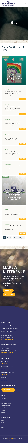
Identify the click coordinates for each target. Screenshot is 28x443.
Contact (3, 410)
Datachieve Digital (7, 440)
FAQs (2, 427)
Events (2, 422)
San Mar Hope (10, 438)
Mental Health (4, 408)
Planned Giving (9, 294)
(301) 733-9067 (7, 340)
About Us (3, 398)
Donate (3, 412)
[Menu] (25, 3)
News (2, 420)
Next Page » (20, 238)
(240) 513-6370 (7, 352)
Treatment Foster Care (6, 405)
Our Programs (4, 401)
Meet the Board (4, 425)
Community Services (6, 403)
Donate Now (8, 290)
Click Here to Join (8, 389)
